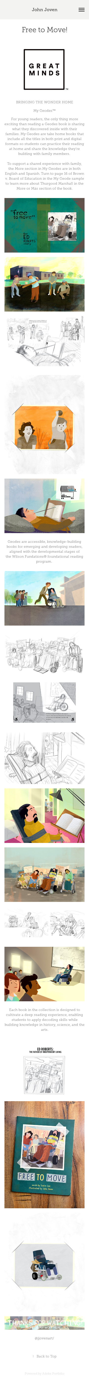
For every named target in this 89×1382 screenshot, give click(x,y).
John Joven (44, 9)
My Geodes (30, 134)
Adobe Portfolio (53, 1373)
